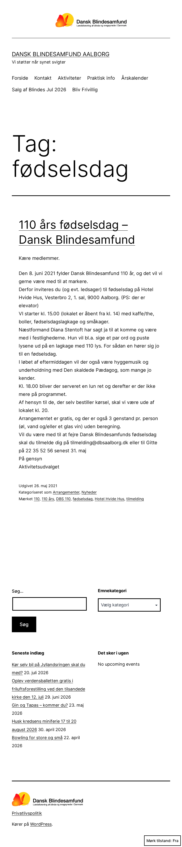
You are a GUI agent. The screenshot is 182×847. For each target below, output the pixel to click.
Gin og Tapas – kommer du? (40, 705)
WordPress (41, 824)
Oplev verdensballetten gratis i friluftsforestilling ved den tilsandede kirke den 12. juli (48, 688)
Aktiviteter (69, 78)
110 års (48, 498)
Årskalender (134, 78)
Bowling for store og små (37, 737)
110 (37, 498)
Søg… (17, 591)
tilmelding (135, 498)
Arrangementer (66, 492)
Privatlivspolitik (27, 813)
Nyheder (89, 492)
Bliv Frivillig (85, 89)
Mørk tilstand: (159, 840)
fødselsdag (83, 498)
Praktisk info (101, 78)
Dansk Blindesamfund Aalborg (60, 54)
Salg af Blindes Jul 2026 (39, 89)
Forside (20, 78)
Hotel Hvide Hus (109, 498)
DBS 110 (63, 498)
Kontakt (42, 78)
